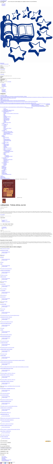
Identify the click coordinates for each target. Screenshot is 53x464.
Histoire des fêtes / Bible (7, 140)
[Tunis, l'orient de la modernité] (5, 393)
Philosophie (5, 161)
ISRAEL (3, 135)
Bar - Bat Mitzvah (6, 137)
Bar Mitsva (5, 164)
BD (4, 138)
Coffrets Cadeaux (6, 144)
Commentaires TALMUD (8, 156)
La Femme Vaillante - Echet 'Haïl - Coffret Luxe (6, 381)
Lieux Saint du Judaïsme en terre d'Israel (6, 425)
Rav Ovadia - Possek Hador (4, 436)
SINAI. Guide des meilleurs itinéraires (5, 336)
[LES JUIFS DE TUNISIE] (3, 301)
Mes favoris (3, 84)
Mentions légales (4, 173)
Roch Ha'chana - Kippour (7, 128)
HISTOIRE (3, 130)
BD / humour (6, 158)
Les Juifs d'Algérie (2, 290)
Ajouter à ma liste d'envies (6, 221)
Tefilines (5, 120)
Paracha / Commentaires (7, 149)
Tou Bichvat (5, 129)
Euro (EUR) (3, 4)
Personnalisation (4, 162)
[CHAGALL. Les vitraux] (3, 275)
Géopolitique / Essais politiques (8, 132)
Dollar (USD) (4, 3)
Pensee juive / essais (7, 150)
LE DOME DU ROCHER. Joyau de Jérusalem (6, 349)
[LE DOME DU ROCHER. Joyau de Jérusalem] (7, 347)
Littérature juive (6, 160)
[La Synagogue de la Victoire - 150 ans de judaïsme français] (9, 315)
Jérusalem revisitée (3, 355)
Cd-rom (5, 108)
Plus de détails (2, 214)
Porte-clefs (5, 117)
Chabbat (5, 146)
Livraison (3, 171)
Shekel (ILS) (3, 5)
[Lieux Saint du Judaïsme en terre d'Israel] (6, 423)
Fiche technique (4, 227)
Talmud (5, 154)
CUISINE (3, 123)
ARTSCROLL (7, 155)
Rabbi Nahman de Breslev (9, 151)
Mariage (5, 165)
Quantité (1, 216)
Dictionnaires (6, 109)
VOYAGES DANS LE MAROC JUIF (4, 414)
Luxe (4, 148)
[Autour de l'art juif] (3, 295)
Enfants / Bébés (6, 142)
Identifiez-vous (4, 86)
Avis (2, 228)
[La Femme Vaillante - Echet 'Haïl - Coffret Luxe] (7, 373)
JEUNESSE (3, 136)
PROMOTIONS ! (4, 167)
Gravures (5, 163)
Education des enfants (7, 139)
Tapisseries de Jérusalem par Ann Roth (5, 401)
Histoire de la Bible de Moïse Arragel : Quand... (6, 368)
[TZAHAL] (1, 262)
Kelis (4, 114)
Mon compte (4, 89)
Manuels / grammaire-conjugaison (9, 110)
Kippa (4, 115)
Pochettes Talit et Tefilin (7, 122)
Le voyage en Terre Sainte (3, 342)
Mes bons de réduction (5, 460)
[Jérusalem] (2, 328)
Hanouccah (5, 125)
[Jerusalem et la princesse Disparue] (6, 268)
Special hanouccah (6, 119)
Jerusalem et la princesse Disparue (5, 270)
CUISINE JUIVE (6, 124)
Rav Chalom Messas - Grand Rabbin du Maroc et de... (7, 388)
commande (4, 85)
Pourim (5, 127)
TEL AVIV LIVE (2, 310)
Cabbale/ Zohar (6, 145)
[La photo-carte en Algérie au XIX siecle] (6, 321)
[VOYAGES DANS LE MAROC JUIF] (5, 412)
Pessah (5, 126)
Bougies (5, 112)
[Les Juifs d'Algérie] (3, 288)
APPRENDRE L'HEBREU (29, 107)
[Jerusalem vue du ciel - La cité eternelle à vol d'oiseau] (8, 406)
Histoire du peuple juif (7, 133)
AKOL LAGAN (4, 168)
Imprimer (3, 220)
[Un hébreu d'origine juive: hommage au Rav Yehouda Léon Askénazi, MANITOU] (12, 360)
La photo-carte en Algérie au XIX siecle (5, 323)
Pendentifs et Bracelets (7, 116)
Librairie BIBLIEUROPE (3, 0)
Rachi (4, 153)
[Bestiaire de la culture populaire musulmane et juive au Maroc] (10, 418)
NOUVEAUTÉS (4, 166)
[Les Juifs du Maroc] (3, 281)
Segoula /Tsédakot (6, 118)
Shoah (5, 134)
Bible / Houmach (6, 143)
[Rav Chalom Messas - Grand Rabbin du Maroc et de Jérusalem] (10, 386)
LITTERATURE (4, 157)
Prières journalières (6, 152)
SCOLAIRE (3, 170)
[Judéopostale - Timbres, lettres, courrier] (4, 202)
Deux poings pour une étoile (4, 250)
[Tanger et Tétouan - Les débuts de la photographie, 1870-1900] (10, 429)
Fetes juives (5, 147)
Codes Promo (4, 172)
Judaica (5, 121)
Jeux (4, 141)
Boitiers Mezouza (6, 111)
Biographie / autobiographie (8, 159)
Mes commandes (4, 457)
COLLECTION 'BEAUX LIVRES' (8, 131)
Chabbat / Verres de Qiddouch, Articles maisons (11, 113)
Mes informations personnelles (6, 459)
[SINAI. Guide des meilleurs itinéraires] (6, 334)
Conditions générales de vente (6, 174)
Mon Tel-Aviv (2, 257)
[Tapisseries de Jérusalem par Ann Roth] (6, 399)
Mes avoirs (3, 458)
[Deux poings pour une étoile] (4, 248)
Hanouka (5, 169)
